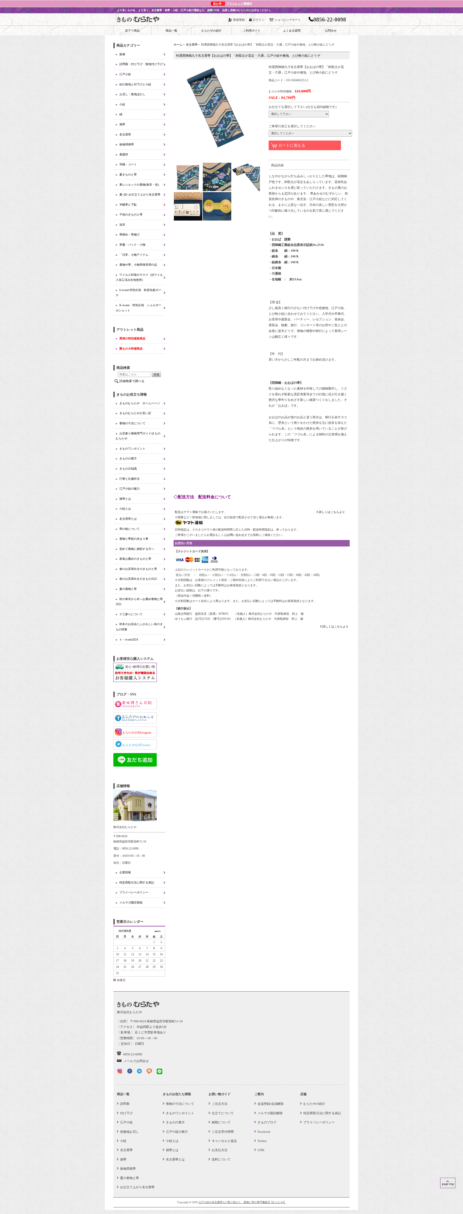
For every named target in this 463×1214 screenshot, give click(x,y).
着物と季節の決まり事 (133, 538)
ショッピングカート (288, 19)
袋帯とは (125, 498)
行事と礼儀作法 (129, 478)
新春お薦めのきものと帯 (135, 558)
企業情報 (125, 872)
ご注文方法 (219, 1104)
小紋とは (125, 508)
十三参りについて (131, 614)
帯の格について (129, 529)
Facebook (264, 1131)
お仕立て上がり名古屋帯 (137, 1187)
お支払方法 (219, 1150)
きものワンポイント (132, 448)
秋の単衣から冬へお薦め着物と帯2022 (139, 601)
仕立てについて (223, 1113)
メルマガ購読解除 (270, 1113)
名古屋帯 (191, 44)
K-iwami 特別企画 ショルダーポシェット (138, 308)
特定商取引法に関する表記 (136, 882)
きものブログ (267, 1122)
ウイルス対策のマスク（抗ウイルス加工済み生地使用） (139, 277)
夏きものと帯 (128, 174)
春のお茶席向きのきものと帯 (138, 569)
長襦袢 (123, 154)
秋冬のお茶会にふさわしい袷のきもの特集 (139, 626)
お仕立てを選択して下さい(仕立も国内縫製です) (302, 107)
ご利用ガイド (251, 30)
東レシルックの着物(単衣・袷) (139, 184)
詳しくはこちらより (331, 512)
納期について (221, 1122)
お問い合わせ (235, 535)
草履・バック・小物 (132, 244)
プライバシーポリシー (133, 892)
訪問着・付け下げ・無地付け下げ (141, 64)
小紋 (122, 104)
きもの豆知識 (128, 468)
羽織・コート (128, 164)
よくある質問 (291, 30)
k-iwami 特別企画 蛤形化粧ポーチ (138, 292)
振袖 (122, 54)
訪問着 (124, 1104)
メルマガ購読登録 (131, 902)
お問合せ (331, 30)
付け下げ (126, 1113)
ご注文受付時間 (223, 1131)
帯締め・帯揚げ (129, 234)
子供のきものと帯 (131, 214)
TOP (448, 1183)
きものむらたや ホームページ (139, 403)
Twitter (262, 1141)
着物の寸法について (132, 423)
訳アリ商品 (132, 30)
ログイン (258, 19)
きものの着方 (128, 458)
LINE (261, 1150)
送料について (221, 1159)
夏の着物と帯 (128, 589)
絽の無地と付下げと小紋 (135, 84)
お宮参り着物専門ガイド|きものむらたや (138, 436)
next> (158, 931)
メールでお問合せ (136, 1061)
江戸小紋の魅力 (129, 488)
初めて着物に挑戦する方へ (136, 549)
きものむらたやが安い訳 (135, 413)
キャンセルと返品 (224, 1141)
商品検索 (123, 368)
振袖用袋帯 (126, 144)
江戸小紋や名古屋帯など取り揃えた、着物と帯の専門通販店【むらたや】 (242, 1202)
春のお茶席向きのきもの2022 (138, 578)
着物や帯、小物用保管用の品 (138, 264)
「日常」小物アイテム (133, 254)
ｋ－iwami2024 (128, 639)
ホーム (178, 44)
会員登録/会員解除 (271, 1104)
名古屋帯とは (128, 518)
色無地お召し (129, 1131)
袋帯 (122, 124)
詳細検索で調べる (131, 381)
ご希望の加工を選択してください (292, 126)
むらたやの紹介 (211, 30)
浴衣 (122, 224)
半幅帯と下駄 (128, 204)
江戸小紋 (125, 74)
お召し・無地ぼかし (132, 94)
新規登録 (239, 19)
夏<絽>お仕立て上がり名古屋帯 (139, 194)
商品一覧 (171, 30)
